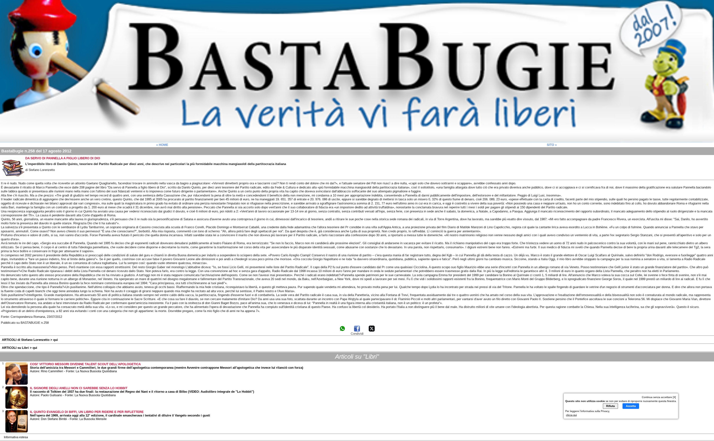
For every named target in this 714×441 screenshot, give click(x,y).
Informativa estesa (16, 437)
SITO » (552, 144)
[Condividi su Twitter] (372, 331)
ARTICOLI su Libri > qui (19, 347)
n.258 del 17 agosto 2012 (36, 151)
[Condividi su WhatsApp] (342, 331)
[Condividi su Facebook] (357, 331)
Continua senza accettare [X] (659, 397)
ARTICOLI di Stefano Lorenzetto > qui (30, 339)
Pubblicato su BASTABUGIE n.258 (25, 322)
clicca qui (571, 414)
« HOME (162, 144)
